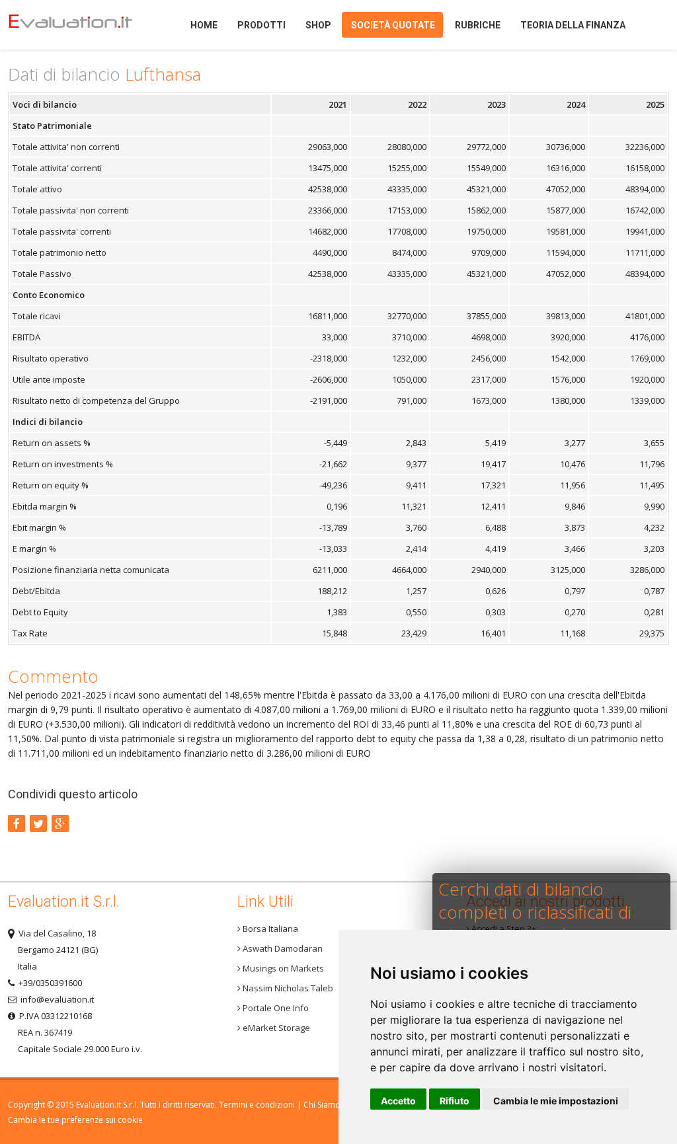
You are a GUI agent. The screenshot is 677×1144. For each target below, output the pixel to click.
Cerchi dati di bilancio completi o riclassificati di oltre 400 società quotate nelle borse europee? (536, 923)
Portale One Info (275, 1008)
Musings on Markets (282, 968)
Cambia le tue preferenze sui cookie (75, 1119)
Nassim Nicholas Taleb (287, 988)
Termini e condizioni (257, 1104)
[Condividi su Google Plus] (60, 823)
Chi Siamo (321, 1104)
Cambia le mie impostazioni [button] (555, 1100)
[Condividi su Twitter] (38, 823)
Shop (318, 25)
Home (80, 25)
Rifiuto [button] (454, 1100)
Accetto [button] (398, 1100)
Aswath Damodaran (282, 948)
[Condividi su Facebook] (16, 823)
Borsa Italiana (269, 928)
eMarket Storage (275, 1028)
